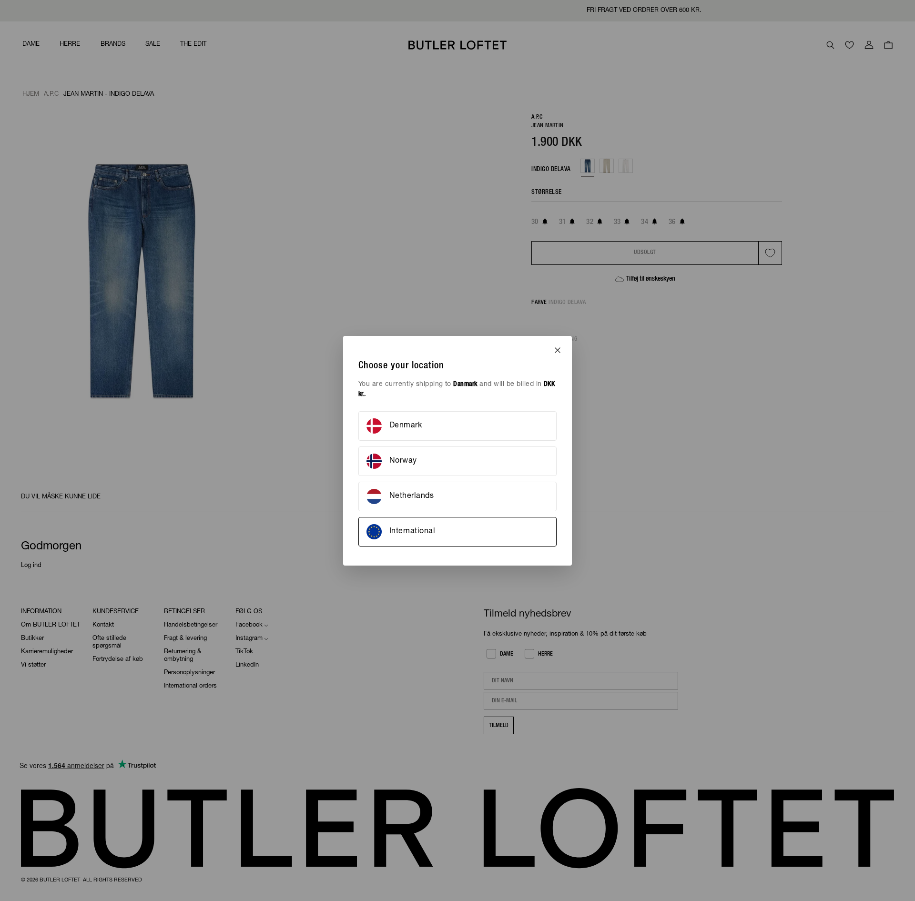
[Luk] (557, 350)
